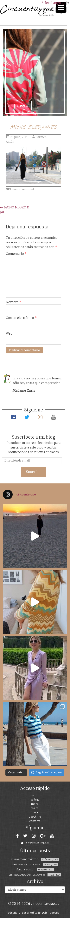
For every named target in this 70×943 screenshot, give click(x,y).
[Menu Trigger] (61, 7)
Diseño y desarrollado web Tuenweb (33, 912)
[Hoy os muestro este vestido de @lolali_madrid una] (35, 668)
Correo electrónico (21, 318)
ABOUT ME (35, 816)
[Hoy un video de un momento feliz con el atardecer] (35, 536)
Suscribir (33, 471)
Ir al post (20, 105)
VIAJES (34, 808)
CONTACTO (35, 820)
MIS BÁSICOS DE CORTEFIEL (25, 859)
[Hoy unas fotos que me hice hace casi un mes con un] (35, 734)
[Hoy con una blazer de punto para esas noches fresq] (35, 602)
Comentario (16, 254)
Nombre (13, 302)
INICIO (35, 795)
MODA (35, 803)
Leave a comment (22, 189)
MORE (35, 812)
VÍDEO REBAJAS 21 (25, 869)
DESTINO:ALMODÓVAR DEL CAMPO (27, 875)
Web (9, 333)
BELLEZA (35, 799)
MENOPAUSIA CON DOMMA (26, 864)
